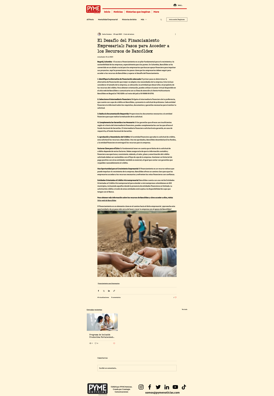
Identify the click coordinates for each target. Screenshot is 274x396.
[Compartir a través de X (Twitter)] (104, 291)
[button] (161, 19)
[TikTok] (184, 387)
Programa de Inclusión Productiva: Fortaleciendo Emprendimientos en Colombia (101, 335)
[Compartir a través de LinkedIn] (109, 291)
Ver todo (184, 309)
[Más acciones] (175, 34)
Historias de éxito (129, 19)
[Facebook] (149, 387)
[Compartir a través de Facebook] (98, 291)
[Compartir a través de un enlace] (114, 291)
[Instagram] (141, 387)
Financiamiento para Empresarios (109, 283)
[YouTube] (175, 387)
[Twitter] (158, 387)
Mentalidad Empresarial (108, 19)
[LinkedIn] (166, 387)
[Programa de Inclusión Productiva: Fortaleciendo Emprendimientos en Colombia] (102, 322)
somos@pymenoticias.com (162, 392)
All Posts (90, 19)
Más (142, 19)
